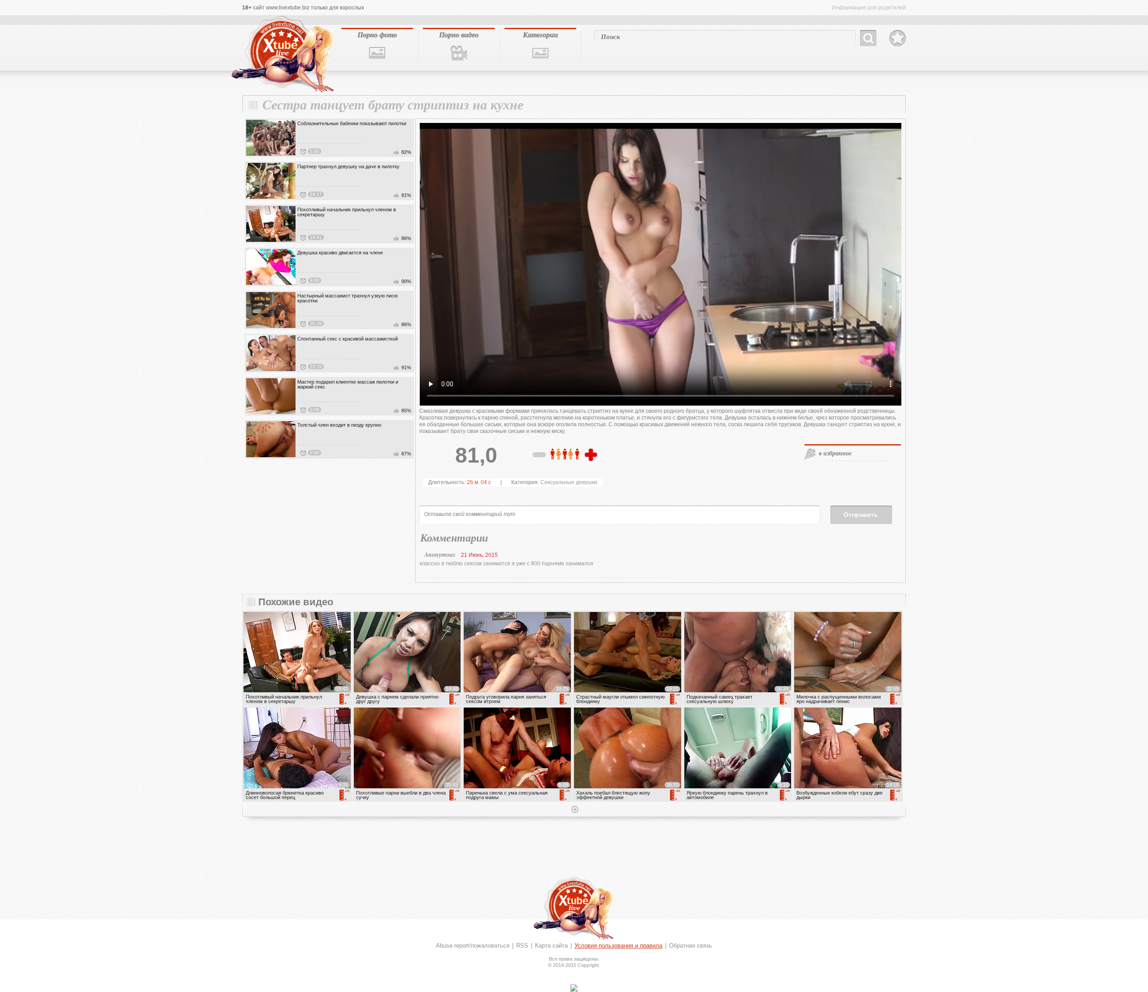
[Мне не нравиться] (539, 456)
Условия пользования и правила (618, 945)
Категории (540, 34)
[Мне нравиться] (592, 455)
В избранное (897, 38)
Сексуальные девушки (568, 482)
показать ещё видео (574, 810)
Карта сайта (551, 945)
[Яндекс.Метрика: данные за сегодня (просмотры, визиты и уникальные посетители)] (574, 988)
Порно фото (377, 34)
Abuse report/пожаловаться (472, 945)
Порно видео (458, 34)
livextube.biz (281, 54)
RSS (522, 945)
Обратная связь (690, 945)
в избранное (835, 453)
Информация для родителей (869, 7)
